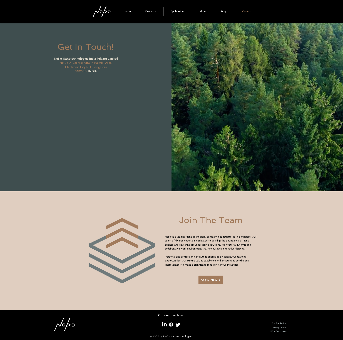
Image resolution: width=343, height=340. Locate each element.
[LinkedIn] (164, 324)
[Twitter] (178, 324)
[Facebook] (171, 324)
